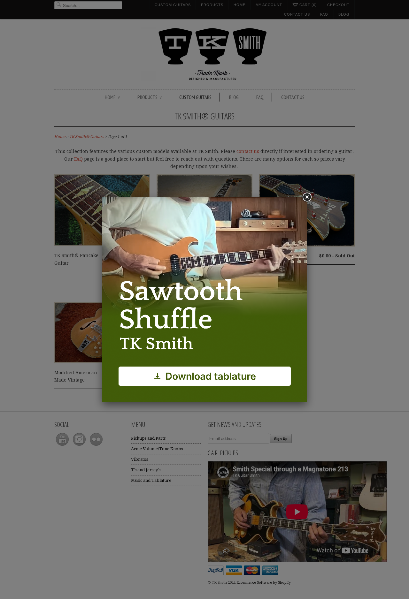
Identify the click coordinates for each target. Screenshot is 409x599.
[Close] (307, 197)
